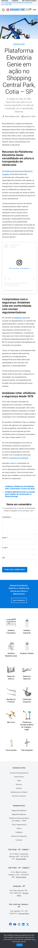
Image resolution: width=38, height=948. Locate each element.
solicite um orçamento (19, 458)
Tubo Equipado (27, 750)
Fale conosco (19, 600)
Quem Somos (19, 777)
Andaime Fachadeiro (11, 631)
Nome (5, 538)
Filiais (19, 781)
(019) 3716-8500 (17, 2)
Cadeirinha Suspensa (27, 700)
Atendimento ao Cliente (19, 792)
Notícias (19, 788)
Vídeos (19, 828)
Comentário (7, 517)
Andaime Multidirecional (11, 654)
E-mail (5, 548)
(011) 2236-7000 (6, 4)
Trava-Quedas (11, 750)
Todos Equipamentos (19, 825)
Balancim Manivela (27, 677)
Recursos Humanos (19, 796)
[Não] (35, 940)
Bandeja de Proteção (11, 700)
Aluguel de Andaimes (19, 811)
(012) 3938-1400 (27, 2)
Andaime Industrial (27, 631)
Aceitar (19, 945)
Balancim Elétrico (11, 677)
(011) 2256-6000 (6, 2)
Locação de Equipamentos (19, 773)
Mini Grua (11, 722)
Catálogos (18, 832)
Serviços (19, 784)
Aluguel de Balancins (19, 814)
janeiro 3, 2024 (29, 116)
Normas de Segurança (19, 836)
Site (3, 558)
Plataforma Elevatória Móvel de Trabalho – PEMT (26, 726)
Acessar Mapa (21, 859)
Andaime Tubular (27, 653)
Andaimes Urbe (19, 44)
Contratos (19, 840)
